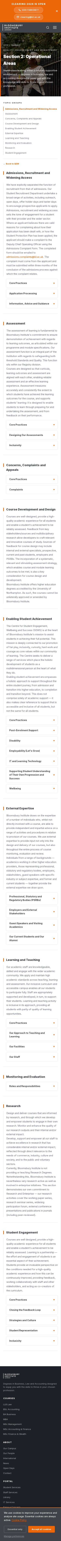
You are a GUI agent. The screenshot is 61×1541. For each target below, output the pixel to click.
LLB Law (7, 1404)
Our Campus (9, 1448)
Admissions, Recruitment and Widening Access (31, 109)
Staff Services (10, 1492)
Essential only (15, 1529)
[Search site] (47, 27)
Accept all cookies (41, 1529)
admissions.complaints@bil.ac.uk (24, 256)
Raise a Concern (11, 1507)
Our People (9, 1453)
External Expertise (14, 133)
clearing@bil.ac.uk (30, 17)
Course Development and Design (22, 123)
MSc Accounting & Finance (17, 1429)
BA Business (9, 1414)
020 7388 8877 (30, 10)
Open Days (8, 1468)
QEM (5, 45)
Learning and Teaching (17, 138)
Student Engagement (15, 152)
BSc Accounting (11, 1409)
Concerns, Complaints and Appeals (23, 118)
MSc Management (12, 1424)
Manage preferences (14, 1536)
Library (6, 1497)
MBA (5, 1419)
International (9, 1458)
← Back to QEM (11, 163)
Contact (7, 1473)
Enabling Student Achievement (20, 128)
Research (10, 147)
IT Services (9, 1502)
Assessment (11, 113)
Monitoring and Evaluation (18, 143)
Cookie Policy (19, 1520)
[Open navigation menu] (54, 27)
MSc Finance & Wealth (14, 1434)
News (6, 1463)
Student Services (11, 1487)
